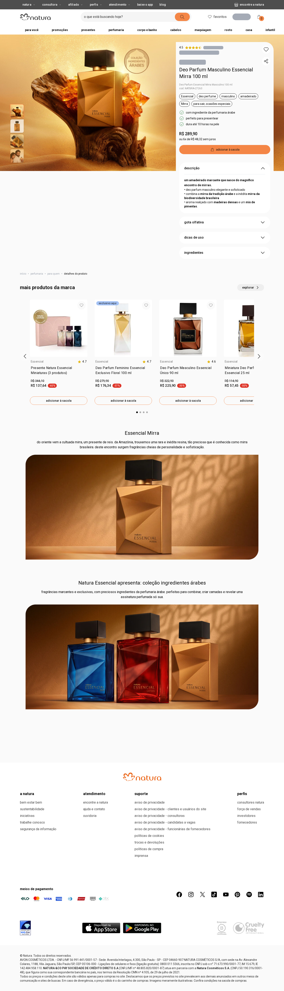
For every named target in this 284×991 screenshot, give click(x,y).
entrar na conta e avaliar (142, 761)
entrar (243, 17)
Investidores (246, 968)
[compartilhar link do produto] (266, 61)
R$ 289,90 (188, 134)
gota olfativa (194, 223)
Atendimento (117, 4)
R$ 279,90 (102, 381)
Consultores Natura (250, 955)
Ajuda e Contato (94, 961)
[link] (58, 372)
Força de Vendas (249, 961)
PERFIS (242, 946)
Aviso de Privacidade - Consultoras (160, 968)
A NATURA (27, 946)
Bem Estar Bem (31, 955)
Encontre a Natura (218, 4)
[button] (266, 49)
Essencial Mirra (142, 434)
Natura (26, 4)
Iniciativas (27, 968)
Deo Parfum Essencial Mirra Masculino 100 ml (205, 85)
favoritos (218, 17)
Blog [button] (162, 4)
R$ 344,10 (37, 381)
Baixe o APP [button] (145, 4)
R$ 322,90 (167, 381)
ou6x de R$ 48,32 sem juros (197, 140)
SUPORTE (141, 946)
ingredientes (193, 253)
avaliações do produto (142, 733)
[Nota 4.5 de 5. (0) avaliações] (213, 47)
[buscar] (193, 17)
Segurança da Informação (38, 981)
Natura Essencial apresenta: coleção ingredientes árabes (142, 584)
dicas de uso (194, 238)
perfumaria (37, 274)
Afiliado (73, 4)
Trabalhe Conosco (32, 975)
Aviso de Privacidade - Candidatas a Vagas (165, 975)
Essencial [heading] (37, 362)
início (23, 274)
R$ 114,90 (231, 381)
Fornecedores (247, 975)
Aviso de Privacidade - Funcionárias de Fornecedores (172, 981)
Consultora (49, 4)
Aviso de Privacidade (150, 955)
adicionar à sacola (59, 401)
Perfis (94, 4)
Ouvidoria (89, 968)
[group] (58, 353)
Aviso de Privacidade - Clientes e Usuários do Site (170, 961)
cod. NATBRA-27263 (190, 89)
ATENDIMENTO (94, 946)
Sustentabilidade (32, 961)
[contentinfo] (82, 362)
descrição (192, 169)
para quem (53, 274)
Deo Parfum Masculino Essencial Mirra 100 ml (216, 74)
